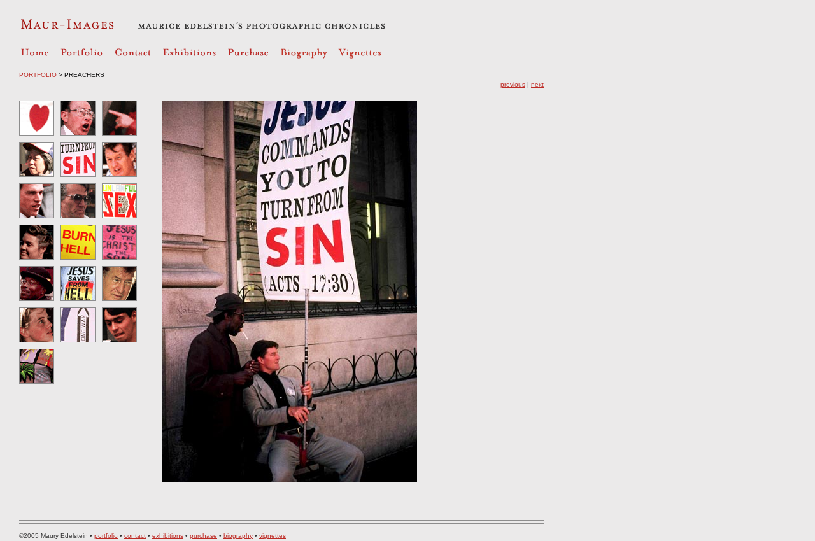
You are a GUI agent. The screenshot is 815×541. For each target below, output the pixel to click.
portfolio (106, 535)
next (537, 84)
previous (512, 84)
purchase (203, 535)
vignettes (272, 535)
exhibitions (167, 535)
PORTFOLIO (38, 74)
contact (135, 535)
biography (238, 535)
